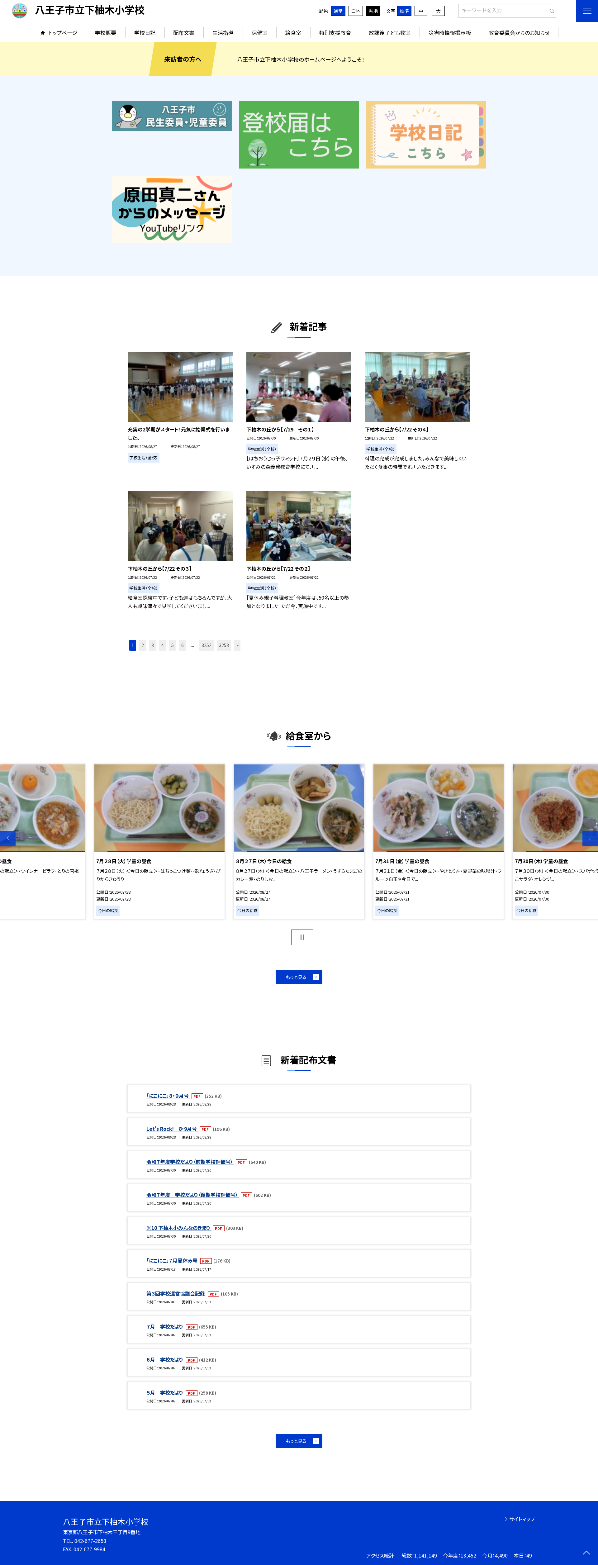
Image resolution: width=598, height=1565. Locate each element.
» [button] (237, 645)
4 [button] (162, 645)
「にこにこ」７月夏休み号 (172, 1260)
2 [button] (142, 645)
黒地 (373, 10)
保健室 (260, 32)
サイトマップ (522, 1519)
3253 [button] (224, 645)
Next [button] (590, 838)
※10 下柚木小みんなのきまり (178, 1227)
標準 (404, 10)
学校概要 (105, 32)
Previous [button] (8, 838)
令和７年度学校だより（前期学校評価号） (190, 1161)
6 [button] (182, 645)
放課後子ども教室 (390, 32)
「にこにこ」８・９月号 (168, 1095)
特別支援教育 (335, 32)
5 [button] (172, 645)
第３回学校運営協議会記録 (176, 1293)
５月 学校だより (165, 1392)
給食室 (293, 32)
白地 (355, 10)
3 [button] (152, 645)
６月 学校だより (165, 1359)
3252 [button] (206, 645)
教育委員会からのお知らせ (519, 32)
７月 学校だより (165, 1326)
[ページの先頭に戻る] (586, 1553)
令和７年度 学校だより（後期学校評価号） (192, 1194)
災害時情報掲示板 (450, 32)
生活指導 (223, 32)
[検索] (550, 9)
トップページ (63, 32)
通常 (338, 10)
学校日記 (144, 32)
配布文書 (183, 32)
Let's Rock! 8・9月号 (172, 1128)
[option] (299, 841)
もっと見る (296, 977)
